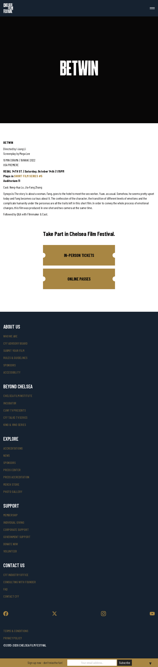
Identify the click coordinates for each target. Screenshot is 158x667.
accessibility (11, 372)
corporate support (16, 529)
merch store (11, 484)
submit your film (13, 350)
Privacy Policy (12, 638)
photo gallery (12, 491)
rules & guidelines (15, 358)
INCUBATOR (9, 403)
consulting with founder (19, 582)
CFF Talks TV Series (15, 417)
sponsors (9, 365)
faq (5, 589)
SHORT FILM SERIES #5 (28, 176)
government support (16, 537)
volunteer (10, 551)
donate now (10, 544)
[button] (79, 255)
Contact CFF (11, 596)
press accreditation (16, 477)
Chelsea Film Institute (17, 396)
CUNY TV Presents (14, 410)
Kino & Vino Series (14, 425)
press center (12, 470)
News (6, 455)
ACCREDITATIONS (13, 448)
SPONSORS (9, 463)
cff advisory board (15, 343)
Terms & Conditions (15, 631)
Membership (10, 515)
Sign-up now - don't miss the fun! (45, 663)
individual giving (13, 522)
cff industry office (15, 575)
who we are (10, 336)
